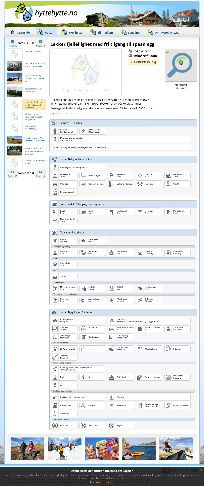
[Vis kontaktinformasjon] (143, 62)
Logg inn (134, 32)
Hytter (49, 32)
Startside (23, 32)
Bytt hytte (75, 32)
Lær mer (109, 482)
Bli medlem (105, 32)
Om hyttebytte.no (167, 32)
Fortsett (95, 482)
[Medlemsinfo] (66, 132)
